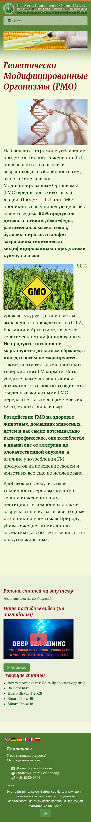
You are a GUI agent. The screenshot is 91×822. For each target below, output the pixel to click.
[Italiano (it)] (25, 739)
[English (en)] (7, 739)
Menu (18, 21)
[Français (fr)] (31, 739)
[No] (85, 803)
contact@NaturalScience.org (37, 773)
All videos (17, 667)
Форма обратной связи (34, 768)
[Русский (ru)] (37, 739)
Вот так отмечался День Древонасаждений (46, 682)
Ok (45, 813)
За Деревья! (18, 688)
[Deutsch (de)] (13, 739)
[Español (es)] (19, 739)
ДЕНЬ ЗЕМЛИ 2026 (25, 693)
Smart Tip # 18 (20, 703)
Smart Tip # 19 (20, 698)
